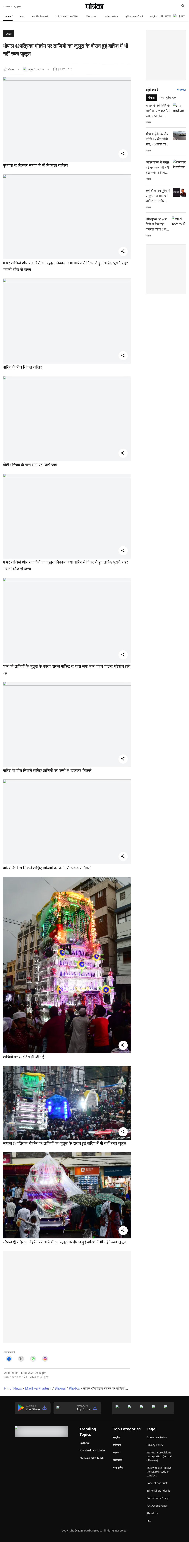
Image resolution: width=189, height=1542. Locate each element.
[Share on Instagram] (45, 1359)
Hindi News (13, 1388)
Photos (74, 1388)
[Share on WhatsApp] (33, 1359)
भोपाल (8, 34)
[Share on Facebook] (9, 1359)
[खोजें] (183, 6)
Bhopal (60, 1388)
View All (181, 89)
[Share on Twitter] (21, 1359)
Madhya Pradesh (38, 1388)
